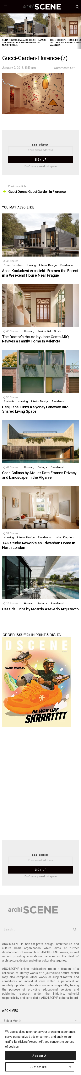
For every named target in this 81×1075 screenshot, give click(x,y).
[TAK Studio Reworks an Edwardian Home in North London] (40, 507)
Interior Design (48, 265)
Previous (2, 31)
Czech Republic (13, 265)
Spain (57, 331)
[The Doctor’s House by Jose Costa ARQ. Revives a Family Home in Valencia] (40, 305)
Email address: (40, 144)
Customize (38, 1067)
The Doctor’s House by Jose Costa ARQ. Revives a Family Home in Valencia (36, 338)
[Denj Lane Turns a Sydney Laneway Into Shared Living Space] (40, 371)
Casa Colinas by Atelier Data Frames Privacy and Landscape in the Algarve (39, 475)
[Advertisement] (40, 786)
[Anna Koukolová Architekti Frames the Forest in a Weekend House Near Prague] (24, 25)
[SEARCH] (77, 7)
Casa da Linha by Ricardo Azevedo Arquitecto (40, 609)
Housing (31, 265)
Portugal (43, 467)
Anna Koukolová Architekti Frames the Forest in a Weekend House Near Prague (24, 42)
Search (75, 930)
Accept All (40, 1055)
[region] (40, 1049)
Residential (66, 265)
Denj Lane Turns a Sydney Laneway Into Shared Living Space (35, 409)
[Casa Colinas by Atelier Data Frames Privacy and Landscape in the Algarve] (40, 441)
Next (79, 31)
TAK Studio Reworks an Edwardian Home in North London (38, 545)
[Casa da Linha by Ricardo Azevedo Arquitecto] (40, 577)
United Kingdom (64, 537)
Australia (9, 401)
